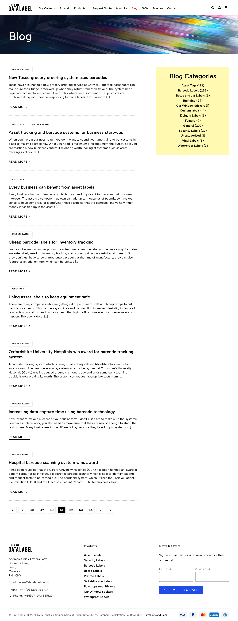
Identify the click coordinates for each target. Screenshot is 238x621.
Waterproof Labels (193, 145)
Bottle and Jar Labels (193, 95)
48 (32, 510)
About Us (122, 8)
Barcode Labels (21, 70)
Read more (18, 107)
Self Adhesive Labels (98, 581)
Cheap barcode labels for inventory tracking (51, 242)
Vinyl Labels (193, 140)
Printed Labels (94, 576)
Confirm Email (202, 569)
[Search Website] (212, 8)
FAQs (144, 8)
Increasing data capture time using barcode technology (62, 411)
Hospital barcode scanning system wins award (53, 462)
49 (42, 510)
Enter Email (165, 569)
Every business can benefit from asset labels (51, 187)
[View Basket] (226, 8)
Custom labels (193, 110)
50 (52, 510)
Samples (157, 8)
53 (81, 510)
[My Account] (219, 8)
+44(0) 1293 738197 (34, 589)
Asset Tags (18, 124)
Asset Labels (92, 555)
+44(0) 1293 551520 (38, 595)
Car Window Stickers (192, 105)
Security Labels (193, 130)
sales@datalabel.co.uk (33, 582)
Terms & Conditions (155, 614)
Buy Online (45, 8)
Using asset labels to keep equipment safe (49, 296)
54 (91, 510)
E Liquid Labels (193, 115)
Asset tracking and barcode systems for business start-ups (66, 132)
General (193, 125)
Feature (193, 120)
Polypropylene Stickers (99, 586)
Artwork (65, 8)
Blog (134, 8)
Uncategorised (193, 135)
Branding (193, 100)
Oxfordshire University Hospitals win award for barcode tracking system (71, 354)
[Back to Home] (20, 548)
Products (80, 8)
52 (71, 510)
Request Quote (102, 8)
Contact (172, 8)
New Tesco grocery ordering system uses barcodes (58, 77)
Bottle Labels (93, 570)
